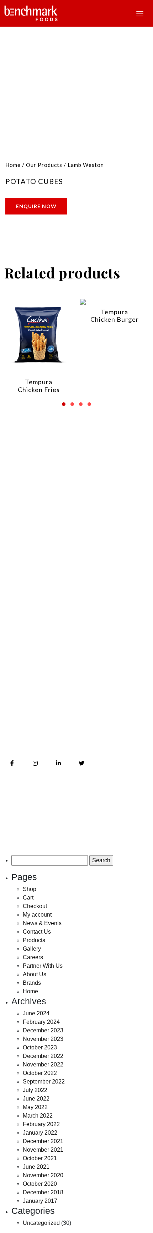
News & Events (25, 651)
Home (13, 165)
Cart (28, 898)
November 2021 (43, 1150)
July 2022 (35, 1090)
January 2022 (40, 1133)
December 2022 (43, 1056)
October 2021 (40, 1158)
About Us (17, 573)
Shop (29, 889)
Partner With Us (43, 966)
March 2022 (38, 1116)
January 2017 (40, 1201)
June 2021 (36, 1167)
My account (37, 915)
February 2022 (41, 1124)
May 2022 (35, 1107)
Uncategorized (41, 1223)
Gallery (14, 620)
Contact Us (20, 605)
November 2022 (43, 1064)
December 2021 (43, 1141)
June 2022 (36, 1099)
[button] (63, 401)
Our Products (44, 165)
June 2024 (36, 1013)
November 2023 (43, 1039)
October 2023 (40, 1047)
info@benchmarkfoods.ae (53, 736)
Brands (14, 589)
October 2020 (40, 1184)
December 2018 (43, 1192)
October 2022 (40, 1073)
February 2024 (41, 1022)
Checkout (35, 906)
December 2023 (43, 1030)
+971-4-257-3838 (39, 721)
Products (17, 667)
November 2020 (43, 1175)
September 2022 (44, 1082)
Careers (15, 636)
